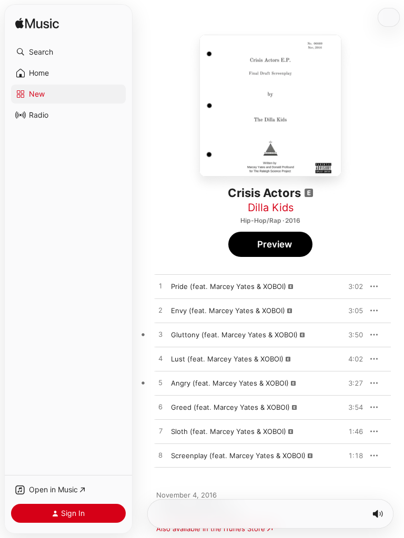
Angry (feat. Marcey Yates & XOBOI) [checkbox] (230, 383)
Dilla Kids (271, 207)
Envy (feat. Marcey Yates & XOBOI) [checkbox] (228, 310)
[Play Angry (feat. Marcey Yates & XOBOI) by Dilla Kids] (160, 383)
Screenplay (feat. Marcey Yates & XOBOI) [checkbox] (238, 455)
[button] (68, 52)
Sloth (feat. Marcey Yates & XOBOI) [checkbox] (228, 431)
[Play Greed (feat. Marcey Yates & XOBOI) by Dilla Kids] (160, 407)
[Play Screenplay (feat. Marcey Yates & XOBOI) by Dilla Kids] (160, 455)
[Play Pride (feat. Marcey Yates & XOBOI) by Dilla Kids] (160, 286)
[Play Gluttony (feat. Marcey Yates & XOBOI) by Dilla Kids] (160, 334)
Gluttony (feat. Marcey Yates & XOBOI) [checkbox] (234, 334)
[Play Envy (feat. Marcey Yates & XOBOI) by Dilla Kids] (160, 310)
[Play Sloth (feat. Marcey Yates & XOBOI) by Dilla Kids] (160, 431)
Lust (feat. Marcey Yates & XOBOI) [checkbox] (227, 359)
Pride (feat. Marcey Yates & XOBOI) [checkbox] (228, 286)
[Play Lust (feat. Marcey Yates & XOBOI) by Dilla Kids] (160, 359)
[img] (37, 24)
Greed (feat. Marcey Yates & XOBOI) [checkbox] (230, 407)
